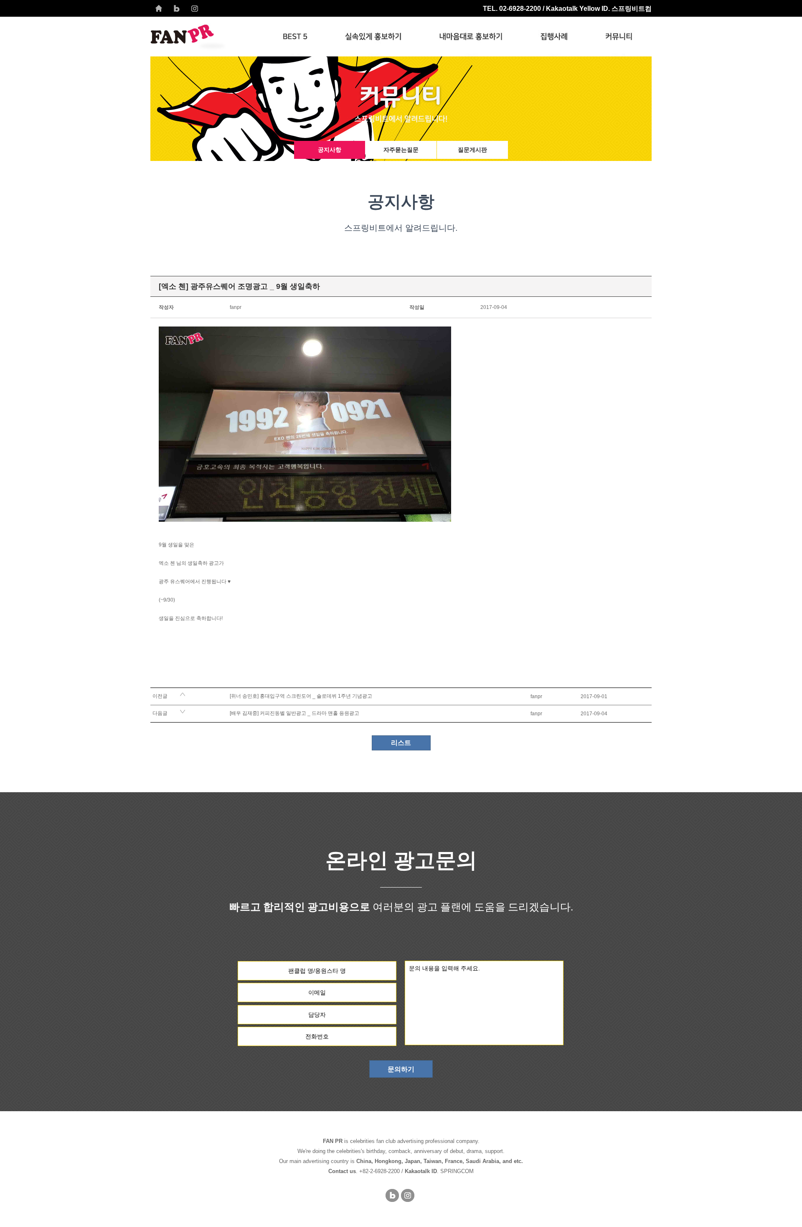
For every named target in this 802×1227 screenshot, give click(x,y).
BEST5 (295, 36)
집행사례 (553, 36)
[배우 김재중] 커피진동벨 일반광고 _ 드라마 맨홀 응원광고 (294, 713)
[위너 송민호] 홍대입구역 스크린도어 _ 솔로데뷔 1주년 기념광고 (301, 696)
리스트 (401, 742)
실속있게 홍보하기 (373, 36)
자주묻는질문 (401, 149)
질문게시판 (472, 149)
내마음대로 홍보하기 (470, 36)
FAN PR (207, 36)
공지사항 (329, 149)
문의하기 (401, 1069)
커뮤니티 (619, 36)
